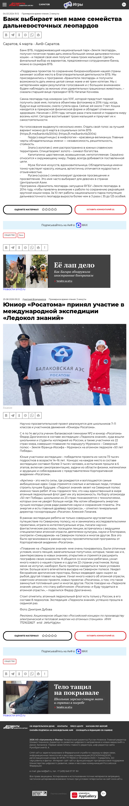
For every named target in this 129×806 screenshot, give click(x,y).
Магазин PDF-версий (96, 726)
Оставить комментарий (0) (100, 209)
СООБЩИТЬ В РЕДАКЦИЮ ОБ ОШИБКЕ (94, 730)
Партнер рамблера (59, 794)
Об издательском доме (42, 726)
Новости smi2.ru (14, 289)
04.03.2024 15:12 (11, 13)
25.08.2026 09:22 (11, 299)
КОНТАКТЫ (62, 726)
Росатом (7, 407)
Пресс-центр (76, 726)
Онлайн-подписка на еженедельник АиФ (51, 730)
